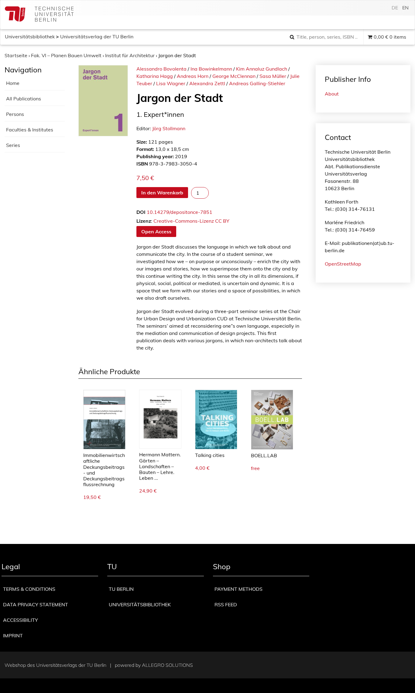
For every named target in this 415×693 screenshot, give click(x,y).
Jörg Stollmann (168, 128)
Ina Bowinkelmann (211, 69)
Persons (15, 114)
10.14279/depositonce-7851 (179, 212)
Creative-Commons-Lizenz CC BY (191, 221)
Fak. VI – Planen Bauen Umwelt (66, 55)
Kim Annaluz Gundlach (261, 69)
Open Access (156, 231)
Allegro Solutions (167, 665)
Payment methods (238, 589)
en (405, 8)
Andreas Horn (192, 76)
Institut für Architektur (130, 55)
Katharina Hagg (154, 76)
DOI (141, 212)
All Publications (23, 99)
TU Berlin (121, 589)
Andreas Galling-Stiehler (257, 83)
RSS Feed (225, 604)
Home (12, 83)
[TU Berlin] (39, 14)
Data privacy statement (35, 604)
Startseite (16, 55)
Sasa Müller (272, 76)
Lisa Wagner (170, 83)
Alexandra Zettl (207, 83)
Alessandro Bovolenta (161, 69)
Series (13, 145)
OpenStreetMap (343, 264)
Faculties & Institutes (29, 130)
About (332, 94)
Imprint (13, 635)
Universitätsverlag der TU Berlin (96, 36)
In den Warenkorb (162, 193)
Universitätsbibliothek (30, 36)
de (395, 8)
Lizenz (143, 221)
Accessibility (20, 620)
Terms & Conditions (29, 589)
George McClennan (234, 76)
